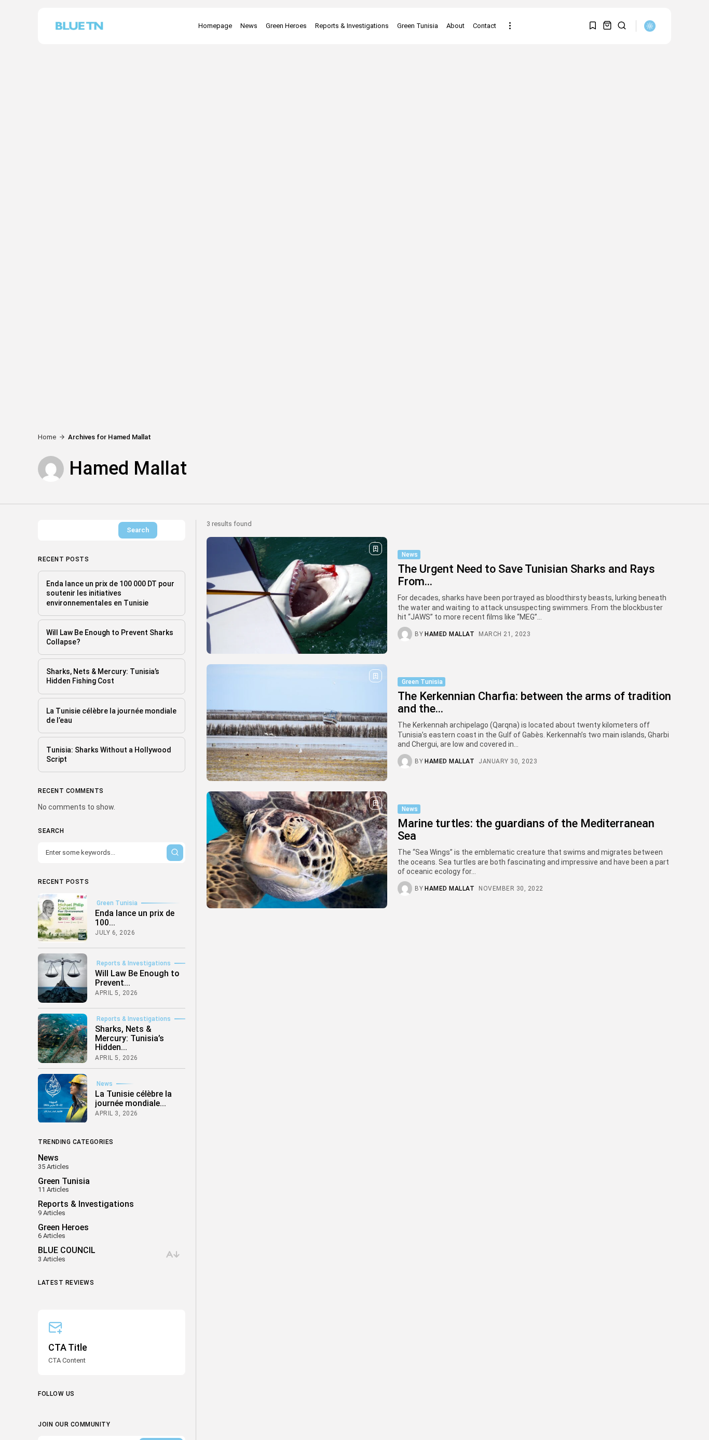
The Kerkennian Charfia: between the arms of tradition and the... (534, 702)
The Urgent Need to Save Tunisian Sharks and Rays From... (526, 575)
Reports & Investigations (352, 26)
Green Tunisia (417, 26)
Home (47, 437)
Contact (484, 26)
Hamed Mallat (449, 634)
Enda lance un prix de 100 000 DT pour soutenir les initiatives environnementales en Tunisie (110, 593)
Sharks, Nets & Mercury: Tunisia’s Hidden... (129, 1038)
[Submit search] (175, 852)
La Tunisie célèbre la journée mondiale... (133, 1098)
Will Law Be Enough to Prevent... (137, 977)
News (248, 26)
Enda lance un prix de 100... (134, 917)
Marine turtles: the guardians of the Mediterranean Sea (526, 829)
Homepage (215, 26)
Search (138, 529)
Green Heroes (286, 26)
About (455, 26)
